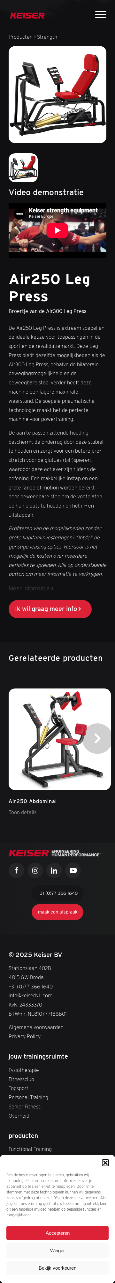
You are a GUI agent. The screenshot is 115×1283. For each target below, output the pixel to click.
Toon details (23, 812)
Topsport (18, 1088)
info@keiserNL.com (30, 996)
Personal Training (28, 1097)
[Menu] (97, 13)
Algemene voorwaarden (36, 1027)
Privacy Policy (25, 1037)
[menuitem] (97, 14)
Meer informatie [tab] (29, 588)
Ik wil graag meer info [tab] (46, 609)
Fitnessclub (21, 1079)
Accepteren (58, 1233)
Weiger (57, 1250)
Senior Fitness (25, 1107)
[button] (105, 1163)
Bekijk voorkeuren (57, 1268)
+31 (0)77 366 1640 (31, 987)
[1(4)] (28, 12)
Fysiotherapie (24, 1070)
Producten (21, 37)
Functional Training (30, 1149)
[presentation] (97, 738)
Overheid (19, 1116)
